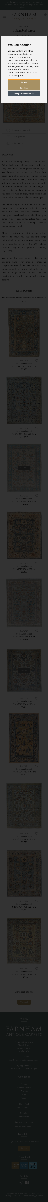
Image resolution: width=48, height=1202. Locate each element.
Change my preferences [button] (24, 94)
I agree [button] (24, 82)
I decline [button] (24, 88)
